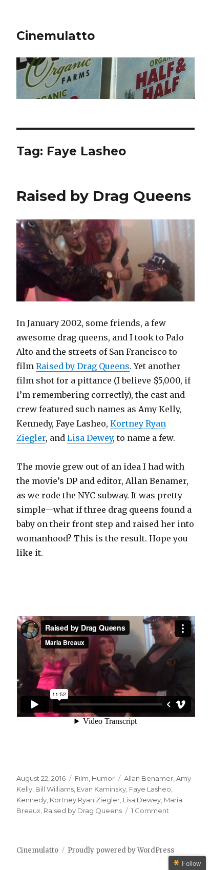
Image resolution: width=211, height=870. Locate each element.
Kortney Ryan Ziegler (85, 800)
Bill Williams (54, 789)
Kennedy (31, 800)
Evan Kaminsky (101, 789)
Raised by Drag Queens (103, 196)
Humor (103, 778)
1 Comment (150, 810)
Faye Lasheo (150, 789)
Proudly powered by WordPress (121, 850)
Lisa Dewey (90, 438)
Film (82, 778)
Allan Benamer (148, 778)
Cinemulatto (55, 36)
